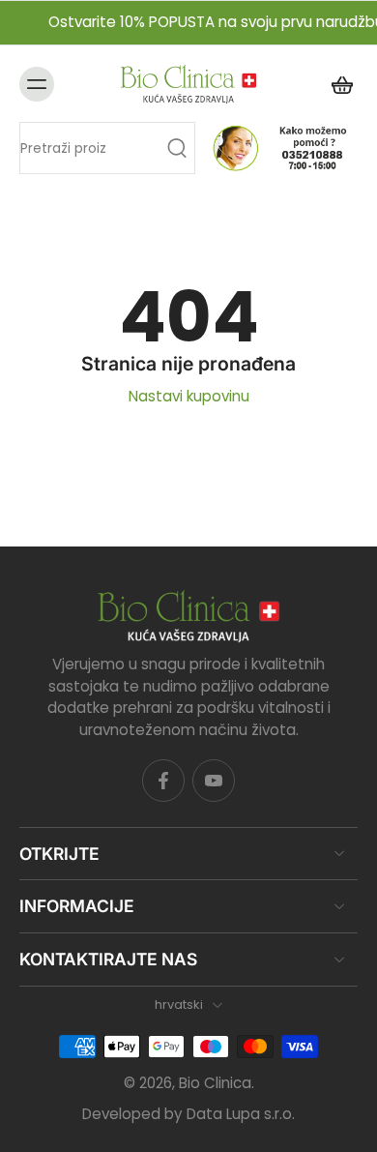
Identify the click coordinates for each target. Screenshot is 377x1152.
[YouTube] (213, 780)
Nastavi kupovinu (189, 396)
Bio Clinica (215, 1083)
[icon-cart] (336, 83)
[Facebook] (163, 780)
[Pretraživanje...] (176, 148)
